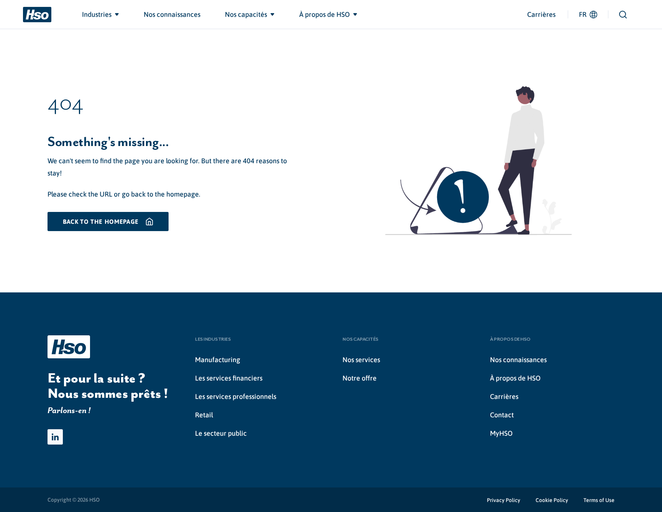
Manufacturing (217, 360)
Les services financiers (228, 378)
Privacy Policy (503, 500)
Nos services (361, 360)
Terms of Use (598, 500)
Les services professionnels (235, 396)
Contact (502, 415)
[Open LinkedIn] (55, 437)
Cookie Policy (552, 500)
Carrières (541, 14)
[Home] (37, 14)
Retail (204, 415)
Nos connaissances (518, 360)
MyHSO (501, 433)
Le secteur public (221, 433)
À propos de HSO (515, 378)
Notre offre (359, 378)
